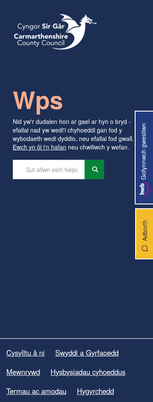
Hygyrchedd (95, 391)
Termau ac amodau (36, 391)
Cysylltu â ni (25, 352)
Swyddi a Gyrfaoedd (87, 352)
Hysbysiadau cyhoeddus (88, 372)
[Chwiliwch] (94, 169)
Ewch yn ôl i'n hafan (39, 147)
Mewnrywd (23, 372)
